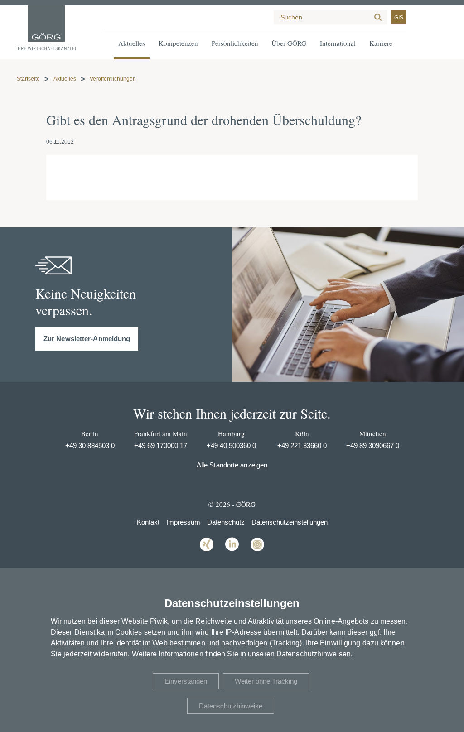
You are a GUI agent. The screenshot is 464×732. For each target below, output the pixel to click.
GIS (398, 17)
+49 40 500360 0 (231, 445)
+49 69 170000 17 (160, 445)
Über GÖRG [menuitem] (288, 43)
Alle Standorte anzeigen (232, 465)
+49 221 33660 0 (302, 445)
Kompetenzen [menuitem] (178, 43)
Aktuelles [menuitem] (131, 43)
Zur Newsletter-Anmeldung (87, 338)
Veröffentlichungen (113, 79)
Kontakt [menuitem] (148, 522)
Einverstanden (185, 681)
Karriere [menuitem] (380, 43)
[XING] (206, 550)
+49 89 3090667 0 (372, 445)
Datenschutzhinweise (230, 706)
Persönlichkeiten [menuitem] (235, 43)
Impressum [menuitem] (183, 522)
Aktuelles (64, 79)
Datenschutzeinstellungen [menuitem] (289, 522)
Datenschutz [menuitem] (226, 522)
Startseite (28, 79)
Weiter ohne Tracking (266, 681)
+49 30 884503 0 (90, 445)
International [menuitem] (338, 43)
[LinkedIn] (232, 550)
